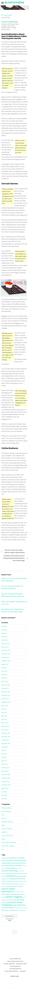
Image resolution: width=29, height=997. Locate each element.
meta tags (24, 881)
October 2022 (5, 698)
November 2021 (6, 736)
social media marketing (7, 846)
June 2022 (4, 712)
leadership (4, 832)
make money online (6, 835)
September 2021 (6, 743)
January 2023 (5, 688)
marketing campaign (7, 881)
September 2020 (6, 785)
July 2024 (4, 626)
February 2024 (5, 643)
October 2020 (5, 781)
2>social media (6, 858)
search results (12, 900)
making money (5, 878)
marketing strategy (17, 881)
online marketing (6, 886)
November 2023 (6, 654)
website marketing (20, 910)
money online (5, 884)
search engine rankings (8, 894)
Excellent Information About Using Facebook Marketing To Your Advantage (14, 558)
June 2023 (4, 671)
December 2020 (5, 774)
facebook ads (19, 868)
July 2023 (4, 667)
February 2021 (5, 767)
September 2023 (6, 661)
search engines (14, 896)
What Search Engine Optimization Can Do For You (14, 603)
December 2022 (5, 692)
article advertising (15, 860)
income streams (20, 871)
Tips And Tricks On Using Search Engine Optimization (14, 551)
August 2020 (4, 788)
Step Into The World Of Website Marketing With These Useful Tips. (13, 595)
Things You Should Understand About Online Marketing (14, 579)
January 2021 (5, 771)
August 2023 (4, 664)
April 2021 (4, 761)
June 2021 (4, 754)
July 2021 (4, 750)
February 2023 (5, 685)
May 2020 (4, 798)
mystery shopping (14, 884)
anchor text (5, 860)
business (3, 818)
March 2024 (4, 640)
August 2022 (4, 705)
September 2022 (6, 702)
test (2, 849)
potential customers (17, 886)
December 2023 (5, 650)
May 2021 (4, 757)
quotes (3, 839)
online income (22, 883)
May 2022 (4, 716)
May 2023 (4, 674)
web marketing (10, 910)
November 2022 (6, 695)
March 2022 (4, 723)
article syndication (16, 865)
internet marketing (6, 828)
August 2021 (4, 747)
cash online (11, 26)
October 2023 (5, 657)
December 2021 (5, 733)
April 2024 (4, 636)
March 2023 (4, 681)
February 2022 (5, 726)
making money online (8, 28)
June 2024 (4, 630)
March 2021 (4, 764)
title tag (3, 910)
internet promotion (17, 873)
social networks (16, 907)
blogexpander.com (9, 916)
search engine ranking (18, 891)
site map (20, 899)
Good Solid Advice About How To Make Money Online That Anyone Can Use (14, 36)
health (3, 825)
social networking (6, 908)
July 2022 (4, 709)
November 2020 (6, 778)
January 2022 (5, 729)
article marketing (6, 811)
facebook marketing (6, 821)
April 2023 (4, 678)
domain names (6, 27)
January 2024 (5, 647)
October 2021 (5, 740)
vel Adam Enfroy (6, 15)
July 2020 (4, 792)
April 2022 (4, 719)
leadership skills (21, 876)
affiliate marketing (9, 22)
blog (2, 815)
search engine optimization (8, 842)
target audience (23, 907)
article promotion (15, 863)
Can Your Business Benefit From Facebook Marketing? (12, 587)
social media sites (18, 905)
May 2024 (4, 633)
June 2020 (4, 795)
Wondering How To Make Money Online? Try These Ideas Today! (12, 610)
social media (5, 902)
